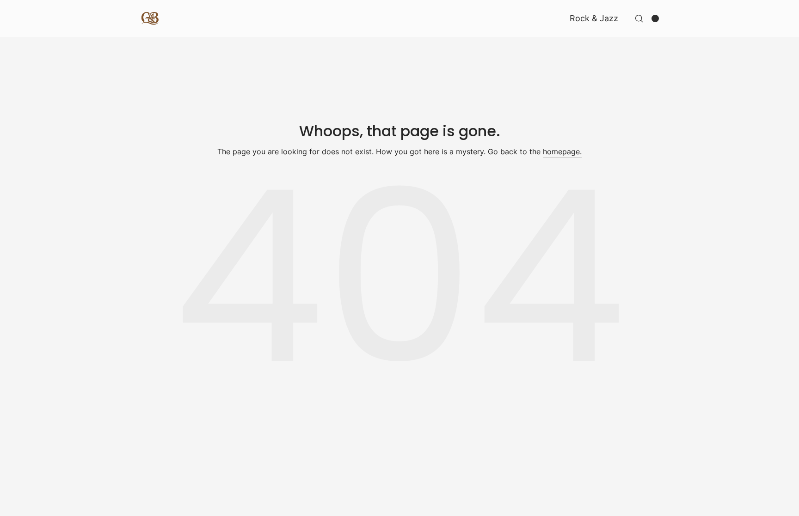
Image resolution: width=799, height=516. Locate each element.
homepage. (562, 151)
